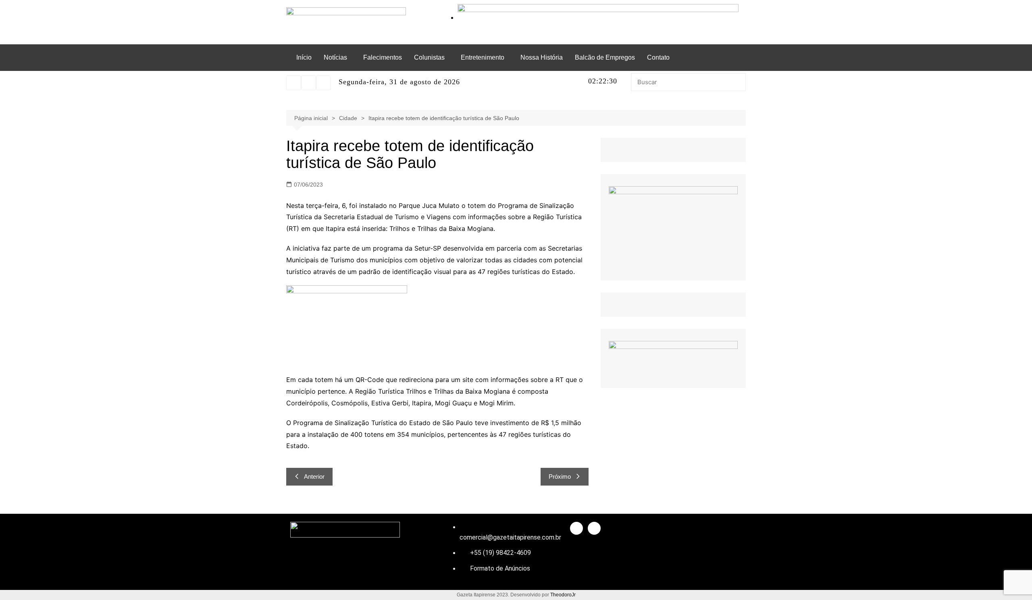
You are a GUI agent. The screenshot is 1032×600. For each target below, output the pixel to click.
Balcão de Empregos (605, 57)
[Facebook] (323, 82)
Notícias (335, 57)
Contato (658, 57)
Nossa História (541, 57)
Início (304, 57)
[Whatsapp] (308, 82)
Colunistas (429, 57)
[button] (337, 57)
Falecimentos (382, 57)
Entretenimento (482, 57)
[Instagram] (293, 82)
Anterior (314, 476)
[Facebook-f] (576, 528)
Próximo (560, 476)
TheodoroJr (563, 595)
